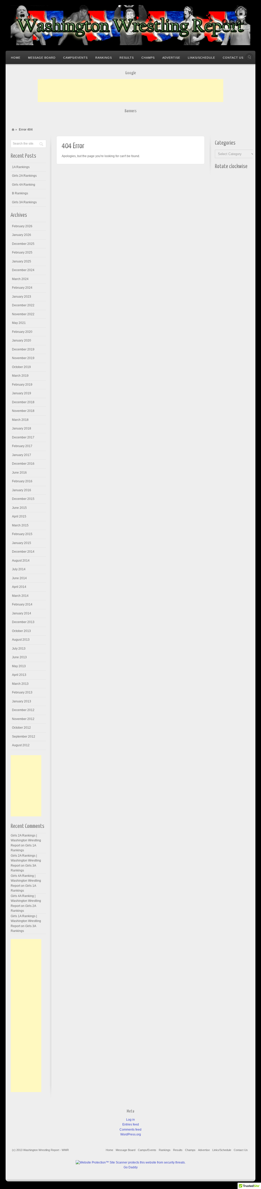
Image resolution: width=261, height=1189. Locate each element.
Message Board (42, 57)
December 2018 (23, 402)
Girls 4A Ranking (23, 184)
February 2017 (22, 446)
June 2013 (19, 657)
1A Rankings (21, 167)
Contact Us (233, 57)
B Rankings (20, 193)
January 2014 (21, 613)
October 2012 (21, 727)
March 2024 (20, 279)
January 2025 (21, 261)
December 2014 (23, 551)
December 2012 (23, 710)
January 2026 (21, 235)
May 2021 (19, 323)
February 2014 (22, 604)
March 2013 (20, 684)
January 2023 (21, 296)
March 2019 (20, 375)
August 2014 (21, 560)
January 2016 (21, 490)
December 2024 (23, 270)
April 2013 (19, 675)
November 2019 (23, 358)
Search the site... (249, 57)
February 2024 (22, 287)
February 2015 (22, 534)
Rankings (103, 57)
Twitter (239, 22)
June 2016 (19, 472)
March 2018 (20, 420)
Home (15, 57)
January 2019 (21, 393)
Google (232, 22)
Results (127, 57)
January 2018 (21, 428)
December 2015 (23, 499)
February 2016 (22, 481)
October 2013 (21, 631)
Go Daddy (131, 1167)
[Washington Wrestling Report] (130, 25)
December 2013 (23, 622)
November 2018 (23, 411)
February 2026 (22, 226)
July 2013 (18, 648)
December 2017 (23, 437)
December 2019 (23, 349)
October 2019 (21, 367)
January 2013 (21, 701)
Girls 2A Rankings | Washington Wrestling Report (26, 840)
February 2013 (22, 692)
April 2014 (19, 587)
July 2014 (18, 569)
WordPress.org (130, 1134)
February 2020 (22, 332)
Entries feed (130, 1124)
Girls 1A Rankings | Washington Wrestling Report (26, 921)
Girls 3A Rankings (24, 202)
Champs (148, 57)
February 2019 (22, 384)
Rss (245, 22)
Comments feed (130, 1129)
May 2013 (19, 666)
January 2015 (21, 543)
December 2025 (23, 244)
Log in (130, 1119)
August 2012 (21, 745)
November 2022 (23, 314)
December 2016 (23, 463)
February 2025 (22, 252)
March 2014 (20, 596)
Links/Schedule (201, 57)
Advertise (171, 57)
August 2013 (21, 639)
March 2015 (20, 525)
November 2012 (23, 719)
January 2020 (21, 340)
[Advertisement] (130, 90)
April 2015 (19, 516)
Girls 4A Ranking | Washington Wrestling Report (26, 881)
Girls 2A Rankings (24, 176)
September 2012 (23, 736)
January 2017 (21, 455)
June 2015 (19, 508)
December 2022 (23, 305)
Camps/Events (75, 57)
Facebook (225, 22)
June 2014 (19, 578)
